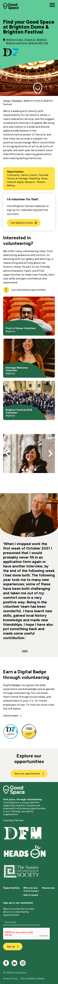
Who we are (30, 887)
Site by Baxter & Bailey (32, 978)
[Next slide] (50, 453)
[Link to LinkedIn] (14, 963)
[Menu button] (52, 5)
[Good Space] (11, 6)
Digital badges (11, 715)
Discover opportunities (27, 773)
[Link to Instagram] (23, 963)
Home (6, 100)
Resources (48, 887)
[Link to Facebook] (6, 963)
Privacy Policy (10, 978)
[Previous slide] (8, 453)
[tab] (23, 470)
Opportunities (11, 887)
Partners (17, 100)
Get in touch (30, 894)
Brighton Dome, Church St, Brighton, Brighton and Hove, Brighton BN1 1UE (27, 41)
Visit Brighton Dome (22, 222)
